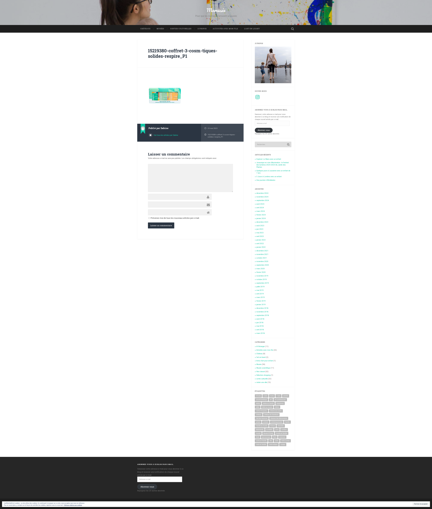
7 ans (278, 396)
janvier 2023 (261, 240)
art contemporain (280, 399)
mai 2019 (260, 290)
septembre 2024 (262, 200)
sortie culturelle (262, 379)
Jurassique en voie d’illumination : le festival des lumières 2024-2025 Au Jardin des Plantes (272, 165)
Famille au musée (261, 426)
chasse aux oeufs (276, 411)
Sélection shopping (263, 375)
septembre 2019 (262, 283)
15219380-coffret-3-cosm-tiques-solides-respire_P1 (182, 53)
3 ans (272, 396)
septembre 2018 (262, 315)
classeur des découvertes (278, 418)
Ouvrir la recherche (292, 29)
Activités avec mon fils (225, 29)
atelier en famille (268, 403)
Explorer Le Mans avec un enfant (268, 159)
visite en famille (261, 444)
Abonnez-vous (264, 130)
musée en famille (281, 433)
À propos (202, 29)
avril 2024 (260, 208)
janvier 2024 (261, 218)
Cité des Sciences (261, 418)
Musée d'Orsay (268, 433)
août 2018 (260, 319)
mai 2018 (260, 326)
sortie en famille (261, 441)
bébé (257, 407)
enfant (258, 422)
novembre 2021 (262, 254)
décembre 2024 (262, 193)
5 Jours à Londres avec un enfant (269, 177)
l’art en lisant (252, 29)
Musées (160, 29)
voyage (282, 444)
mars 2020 (260, 269)
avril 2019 (260, 294)
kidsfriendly (259, 429)
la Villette (269, 429)
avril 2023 (260, 236)
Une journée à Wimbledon (265, 180)
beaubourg (280, 403)
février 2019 (261, 301)
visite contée (285, 441)
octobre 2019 (261, 279)
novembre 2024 (262, 197)
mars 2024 (260, 211)
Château (259, 354)
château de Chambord (271, 414)
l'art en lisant (261, 357)
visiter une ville (261, 382)
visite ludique (273, 444)
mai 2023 (260, 233)
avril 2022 (260, 244)
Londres (284, 429)
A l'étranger (260, 346)
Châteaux (145, 29)
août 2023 (260, 226)
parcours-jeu (266, 437)
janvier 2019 (261, 305)
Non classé (260, 372)
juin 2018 (259, 323)
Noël (257, 437)
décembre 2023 (262, 222)
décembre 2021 (262, 251)
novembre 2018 (262, 312)
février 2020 (261, 272)
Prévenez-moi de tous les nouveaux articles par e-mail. (175, 218)
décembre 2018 (262, 308)
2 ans (265, 396)
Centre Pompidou (261, 411)
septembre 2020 (262, 265)
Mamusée (216, 10)
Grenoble (281, 426)
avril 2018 (260, 330)
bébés (277, 407)
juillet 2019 (260, 287)
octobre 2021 (261, 258)
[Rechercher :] (273, 144)
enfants (265, 422)
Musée (258, 364)
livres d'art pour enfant (264, 361)
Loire (276, 429)
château (258, 414)
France (272, 426)
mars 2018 (260, 333)
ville (270, 441)
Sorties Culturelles (180, 29)
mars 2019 (260, 297)
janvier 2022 (261, 247)
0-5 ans (258, 396)
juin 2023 (259, 229)
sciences (282, 437)
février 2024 (261, 215)
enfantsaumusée (276, 422)
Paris (274, 437)
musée (258, 433)
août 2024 (260, 204)
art (271, 399)
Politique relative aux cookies (73, 505)
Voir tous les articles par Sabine (165, 135)
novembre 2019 (262, 276)
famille (287, 422)
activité (285, 396)
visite (276, 441)
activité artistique (261, 399)
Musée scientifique (263, 368)
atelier (258, 403)
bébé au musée (267, 407)
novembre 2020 (262, 261)
